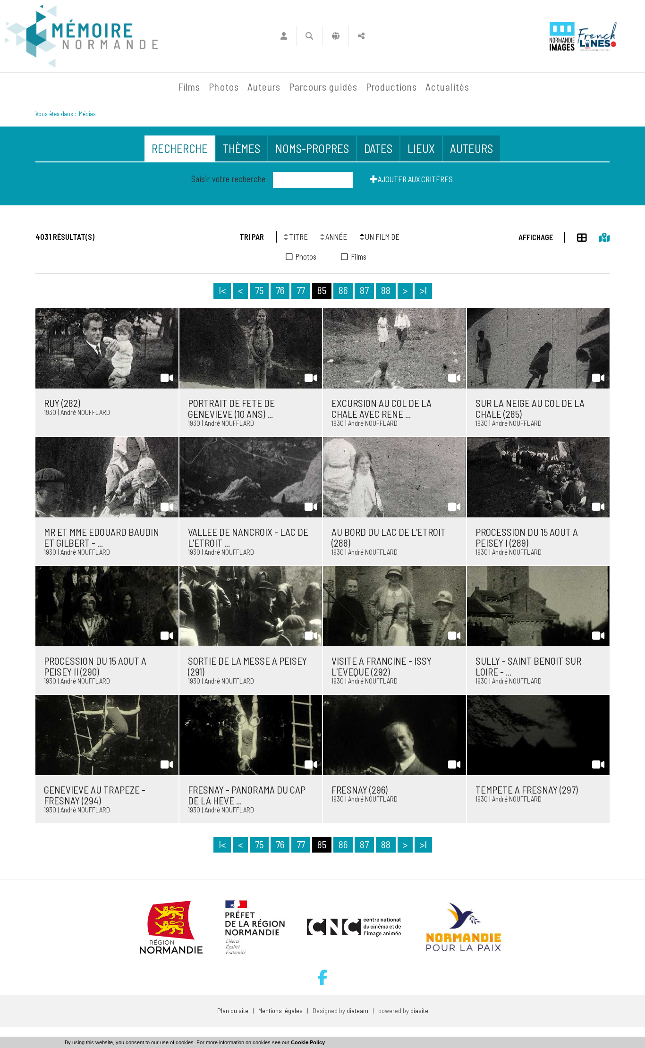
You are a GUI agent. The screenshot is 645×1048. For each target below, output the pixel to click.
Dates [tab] (378, 148)
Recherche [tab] (180, 148)
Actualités (447, 87)
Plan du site (232, 1010)
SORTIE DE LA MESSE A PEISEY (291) (247, 666)
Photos (223, 87)
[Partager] (361, 36)
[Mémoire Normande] (72, 86)
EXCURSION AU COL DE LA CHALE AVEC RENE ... (381, 408)
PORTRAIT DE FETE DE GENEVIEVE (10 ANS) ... (231, 408)
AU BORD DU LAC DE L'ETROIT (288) (388, 537)
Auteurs (263, 87)
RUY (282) (62, 403)
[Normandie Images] (562, 36)
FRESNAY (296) (359, 789)
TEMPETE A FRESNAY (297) (526, 789)
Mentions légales (280, 1010)
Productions (391, 87)
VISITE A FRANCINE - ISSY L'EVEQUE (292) (381, 666)
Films (189, 87)
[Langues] (336, 36)
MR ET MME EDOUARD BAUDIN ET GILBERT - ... (101, 537)
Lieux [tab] (421, 148)
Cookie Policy (308, 1042)
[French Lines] (597, 36)
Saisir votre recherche (228, 179)
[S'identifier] (283, 36)
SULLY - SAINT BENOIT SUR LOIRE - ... (528, 666)
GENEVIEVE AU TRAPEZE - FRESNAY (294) (94, 795)
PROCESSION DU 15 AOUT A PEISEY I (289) (526, 537)
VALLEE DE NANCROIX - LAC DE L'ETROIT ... (248, 537)
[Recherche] (309, 36)
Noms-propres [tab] (312, 148)
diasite (419, 1010)
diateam (357, 1010)
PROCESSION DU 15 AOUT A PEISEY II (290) (95, 666)
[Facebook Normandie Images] (323, 977)
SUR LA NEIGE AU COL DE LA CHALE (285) (530, 408)
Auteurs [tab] (471, 148)
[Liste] (576, 236)
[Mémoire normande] (81, 36)
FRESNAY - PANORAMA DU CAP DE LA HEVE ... (247, 795)
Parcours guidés (323, 87)
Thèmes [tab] (241, 148)
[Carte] (598, 236)
